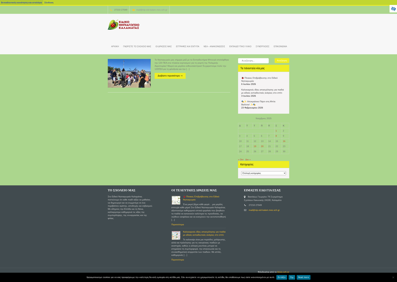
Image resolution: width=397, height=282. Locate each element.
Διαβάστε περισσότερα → (170, 76)
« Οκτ (241, 159)
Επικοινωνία (280, 46)
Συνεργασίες (262, 46)
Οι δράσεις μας (164, 46)
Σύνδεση (48, 2)
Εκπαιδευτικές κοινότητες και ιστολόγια (21, 2)
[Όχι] (393, 277)
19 (255, 146)
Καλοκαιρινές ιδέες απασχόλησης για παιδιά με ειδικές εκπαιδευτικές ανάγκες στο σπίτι (262, 91)
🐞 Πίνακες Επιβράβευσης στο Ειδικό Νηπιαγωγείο (259, 79)
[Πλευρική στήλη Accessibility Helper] (393, 8)
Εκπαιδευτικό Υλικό (240, 46)
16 (284, 141)
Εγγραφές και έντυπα (187, 46)
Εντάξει (281, 277)
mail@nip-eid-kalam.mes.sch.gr (151, 10)
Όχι (292, 277)
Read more (303, 277)
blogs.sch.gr (283, 272)
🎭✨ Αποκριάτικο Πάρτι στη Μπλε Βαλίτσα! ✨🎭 (258, 103)
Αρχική (115, 46)
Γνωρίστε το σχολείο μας (137, 46)
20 (262, 146)
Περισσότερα (177, 224)
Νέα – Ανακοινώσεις (214, 46)
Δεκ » (248, 159)
